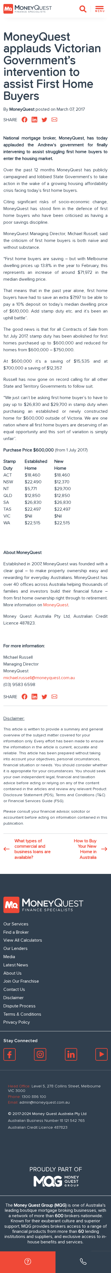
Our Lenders (15, 948)
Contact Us (14, 989)
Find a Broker (16, 932)
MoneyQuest (55, 605)
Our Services (15, 924)
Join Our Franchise (21, 981)
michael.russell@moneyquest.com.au (39, 677)
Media (9, 956)
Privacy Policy (16, 1022)
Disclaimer (13, 997)
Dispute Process (19, 1006)
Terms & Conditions (22, 1014)
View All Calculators (22, 940)
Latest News (15, 965)
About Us (12, 973)
